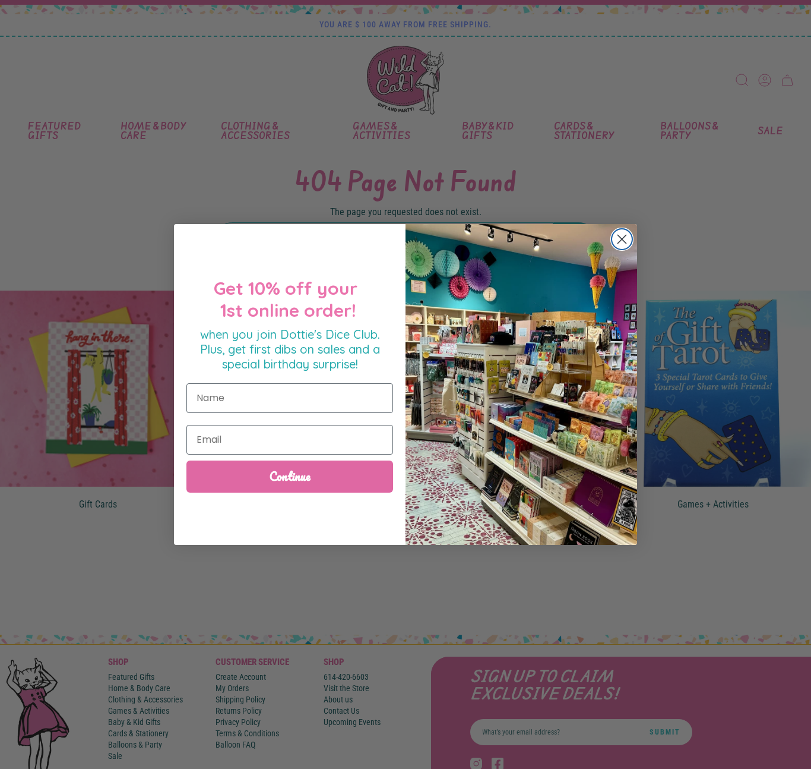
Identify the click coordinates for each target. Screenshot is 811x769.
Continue (290, 476)
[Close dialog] (622, 239)
